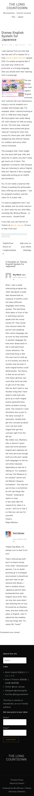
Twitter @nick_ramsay (15, 687)
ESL (31, 45)
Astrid (11, 791)
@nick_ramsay (17, 225)
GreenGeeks (8, 704)
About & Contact (17, 783)
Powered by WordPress (13, 788)
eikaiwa (24, 234)
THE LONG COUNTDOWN (17, 6)
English (4, 236)
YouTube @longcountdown (16, 694)
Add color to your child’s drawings (25, 246)
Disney (4, 234)
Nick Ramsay (21, 45)
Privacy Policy (17, 780)
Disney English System (15, 58)
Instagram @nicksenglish (16, 690)
